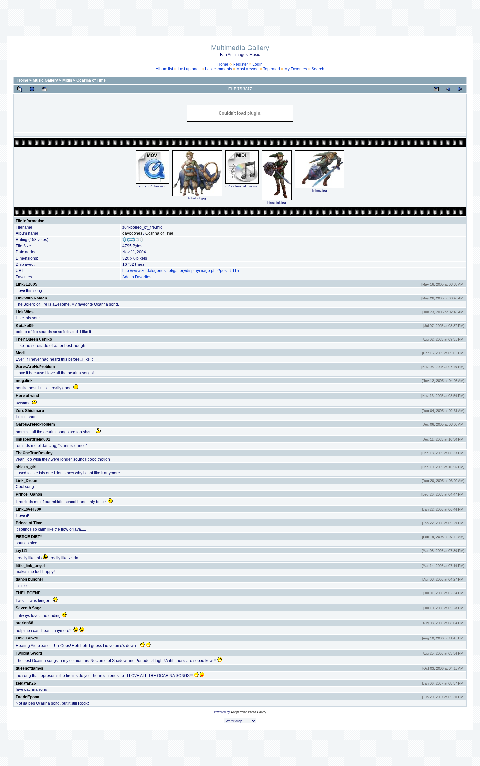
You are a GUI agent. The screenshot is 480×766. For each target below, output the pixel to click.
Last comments (218, 69)
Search (318, 69)
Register (240, 64)
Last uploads (189, 69)
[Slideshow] (44, 89)
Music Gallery (45, 80)
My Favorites (295, 69)
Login (257, 64)
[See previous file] (448, 89)
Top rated (271, 69)
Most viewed (247, 69)
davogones (132, 233)
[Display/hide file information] (32, 89)
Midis (67, 80)
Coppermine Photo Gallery (248, 712)
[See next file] (460, 89)
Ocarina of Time (91, 80)
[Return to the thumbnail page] (20, 89)
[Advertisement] (240, 14)
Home (222, 64)
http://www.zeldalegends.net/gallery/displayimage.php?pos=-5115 (180, 270)
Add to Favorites (136, 277)
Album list (164, 69)
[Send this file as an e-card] (436, 89)
